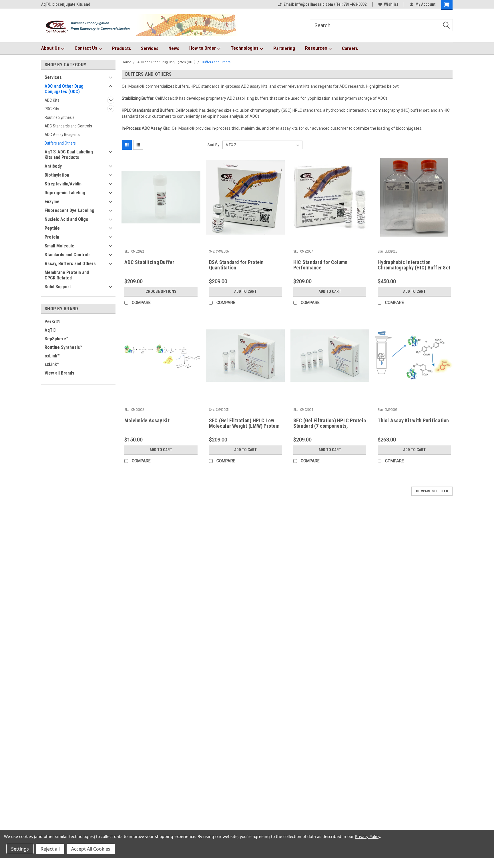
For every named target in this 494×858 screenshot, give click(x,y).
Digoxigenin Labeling (65, 192)
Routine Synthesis (60, 117)
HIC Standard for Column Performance (320, 264)
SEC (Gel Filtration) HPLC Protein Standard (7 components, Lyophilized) (329, 426)
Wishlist (391, 4)
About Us (51, 48)
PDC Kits (52, 108)
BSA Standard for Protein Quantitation (236, 264)
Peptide (52, 228)
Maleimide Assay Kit (147, 420)
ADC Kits (52, 100)
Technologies (245, 48)
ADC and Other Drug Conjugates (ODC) (64, 88)
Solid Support (58, 286)
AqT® (50, 330)
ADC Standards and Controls (68, 126)
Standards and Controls (68, 254)
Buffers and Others (60, 143)
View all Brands (59, 373)
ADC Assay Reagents (62, 134)
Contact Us (86, 48)
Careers (350, 48)
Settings (20, 849)
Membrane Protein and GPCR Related (67, 275)
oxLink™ (52, 356)
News (173, 48)
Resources (316, 48)
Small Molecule (59, 246)
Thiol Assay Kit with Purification (413, 420)
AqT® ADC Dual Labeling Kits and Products (69, 154)
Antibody (53, 166)
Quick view (161, 232)
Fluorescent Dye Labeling (69, 210)
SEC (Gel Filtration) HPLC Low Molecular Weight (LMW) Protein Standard (244, 426)
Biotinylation (57, 175)
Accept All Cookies (90, 849)
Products (121, 48)
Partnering (284, 48)
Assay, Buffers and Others (70, 263)
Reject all (50, 849)
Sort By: (214, 145)
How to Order (203, 48)
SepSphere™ (57, 338)
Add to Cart (245, 291)
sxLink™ (52, 364)
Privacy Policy (367, 836)
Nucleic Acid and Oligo (66, 219)
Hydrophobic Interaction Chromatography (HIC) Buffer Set (414, 264)
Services (149, 48)
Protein (52, 237)
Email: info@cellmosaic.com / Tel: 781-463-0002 (325, 4)
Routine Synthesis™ (64, 347)
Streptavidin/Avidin (63, 184)
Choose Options (161, 291)
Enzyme (52, 201)
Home (126, 62)
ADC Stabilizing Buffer (149, 262)
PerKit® (53, 321)
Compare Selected (432, 491)
